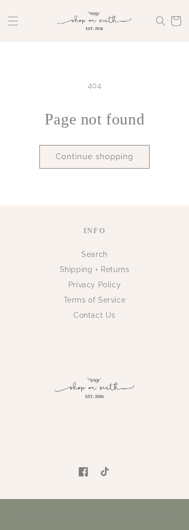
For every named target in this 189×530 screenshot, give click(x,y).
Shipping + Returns (95, 269)
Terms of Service (95, 300)
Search (94, 254)
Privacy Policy (94, 284)
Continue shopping (94, 156)
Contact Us (95, 315)
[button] (13, 21)
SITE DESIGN (140, 515)
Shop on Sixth (85, 515)
